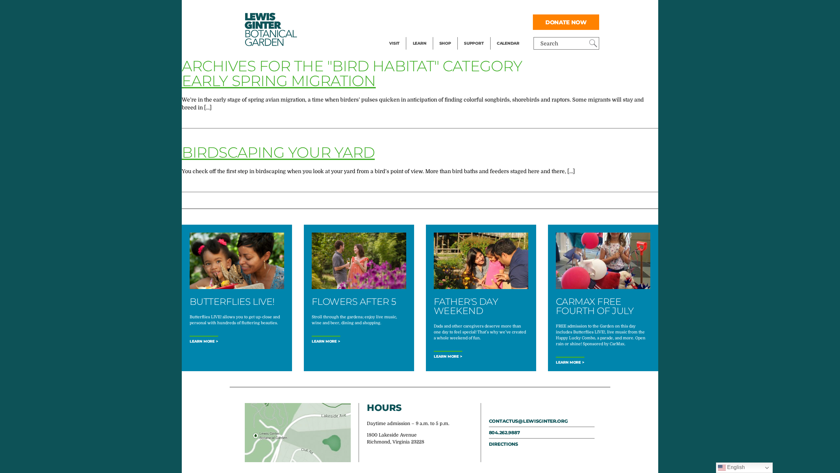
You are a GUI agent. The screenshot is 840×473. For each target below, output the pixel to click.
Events (397, 22)
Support (474, 43)
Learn (420, 43)
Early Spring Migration (279, 81)
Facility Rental (407, 8)
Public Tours (428, 8)
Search (549, 44)
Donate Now (566, 22)
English (735, 467)
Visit (394, 43)
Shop (445, 43)
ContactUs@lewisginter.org (528, 421)
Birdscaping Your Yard (278, 152)
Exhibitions (403, 35)
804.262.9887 (504, 433)
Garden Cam (428, 22)
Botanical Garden (270, 29)
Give (469, 22)
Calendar (508, 43)
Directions (503, 444)
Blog (418, 35)
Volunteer (476, 35)
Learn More (202, 341)
